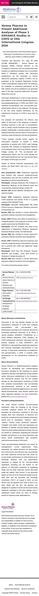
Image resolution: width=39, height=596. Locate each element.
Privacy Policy (25, 593)
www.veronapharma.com (18, 396)
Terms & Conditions (28, 589)
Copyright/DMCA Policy (10, 593)
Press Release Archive (22, 585)
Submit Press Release (12, 589)
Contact (34, 593)
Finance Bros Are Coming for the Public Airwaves (20, 3)
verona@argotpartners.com (26, 293)
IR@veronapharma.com (24, 277)
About (11, 585)
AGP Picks (4, 3)
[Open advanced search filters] (31, 17)
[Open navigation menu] (3, 17)
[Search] (27, 17)
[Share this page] (36, 17)
